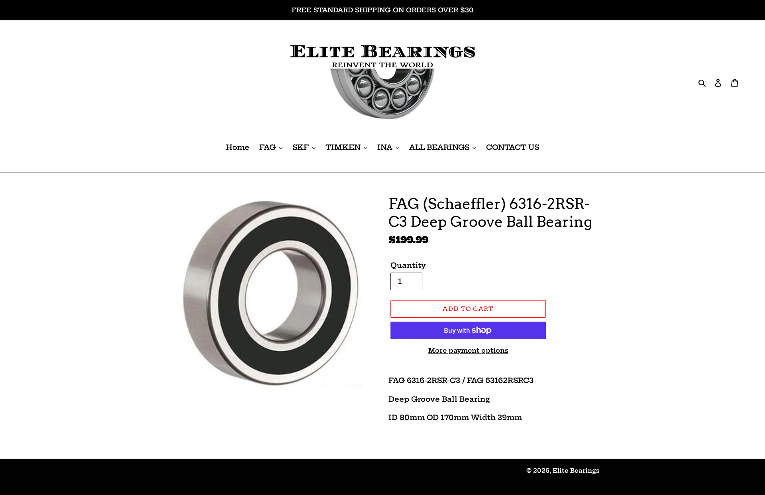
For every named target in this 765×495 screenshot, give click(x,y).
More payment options (468, 350)
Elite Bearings (576, 470)
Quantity (408, 265)
